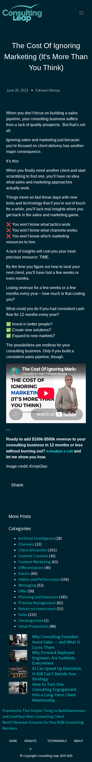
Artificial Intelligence (36, 538)
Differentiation (30, 567)
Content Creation (33, 555)
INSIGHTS (30, 741)
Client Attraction (32, 549)
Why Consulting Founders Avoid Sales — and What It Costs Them (56, 642)
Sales (22, 614)
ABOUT (78, 741)
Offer (22, 591)
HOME (13, 741)
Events (24, 573)
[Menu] (81, 13)
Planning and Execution (38, 596)
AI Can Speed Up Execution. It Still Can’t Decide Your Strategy (57, 673)
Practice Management (37, 602)
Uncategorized (30, 620)
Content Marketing (34, 561)
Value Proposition (33, 626)
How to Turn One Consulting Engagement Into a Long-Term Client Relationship (54, 692)
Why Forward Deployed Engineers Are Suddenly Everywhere (53, 658)
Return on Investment (37, 608)
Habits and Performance (39, 579)
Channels (26, 544)
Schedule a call (59, 451)
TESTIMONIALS (56, 741)
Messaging (27, 585)
